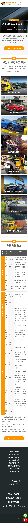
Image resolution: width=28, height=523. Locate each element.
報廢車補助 (13, 502)
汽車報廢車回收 (11, 506)
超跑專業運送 (8, 509)
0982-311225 (14, 484)
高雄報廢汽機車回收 (14, 466)
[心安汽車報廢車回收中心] (3, 3)
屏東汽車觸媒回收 (14, 460)
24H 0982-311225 (14, 48)
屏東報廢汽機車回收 (14, 457)
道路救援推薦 (13, 509)
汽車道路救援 (22, 506)
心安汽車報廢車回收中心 (13, 2)
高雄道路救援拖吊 (14, 471)
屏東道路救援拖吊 (14, 463)
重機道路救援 (19, 509)
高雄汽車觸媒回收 (14, 469)
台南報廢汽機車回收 (14, 451)
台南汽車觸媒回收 (14, 454)
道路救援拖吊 (14, 20)
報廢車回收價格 (14, 498)
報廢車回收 (13, 494)
